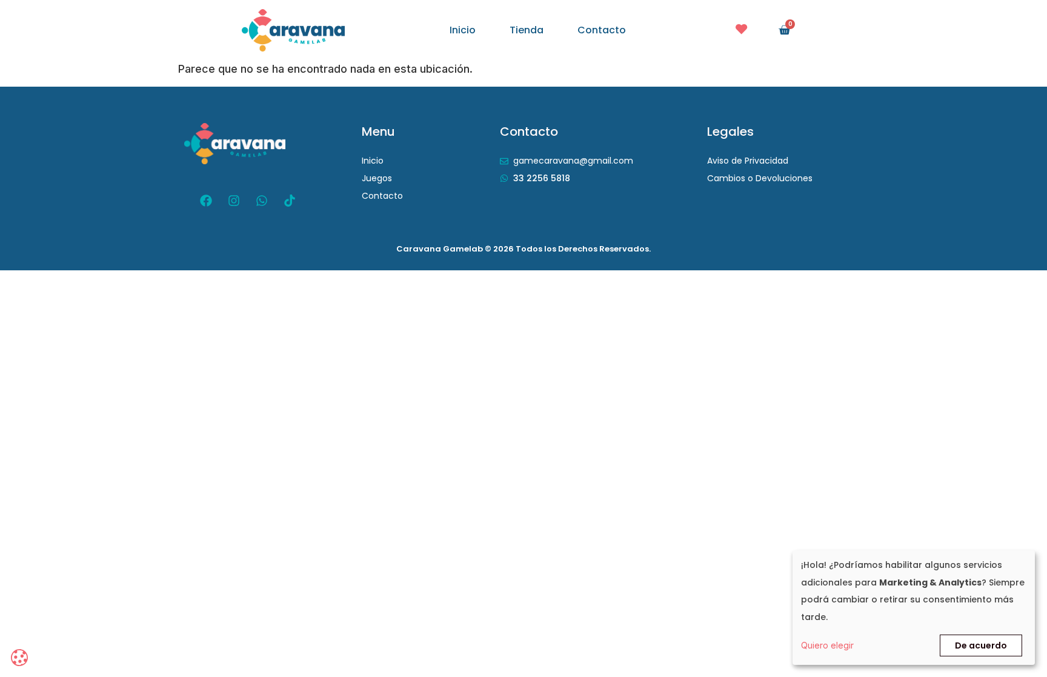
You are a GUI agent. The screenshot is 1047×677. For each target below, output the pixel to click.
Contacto (601, 30)
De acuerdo (981, 645)
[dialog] (914, 607)
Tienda (526, 30)
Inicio (463, 30)
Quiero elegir (827, 645)
